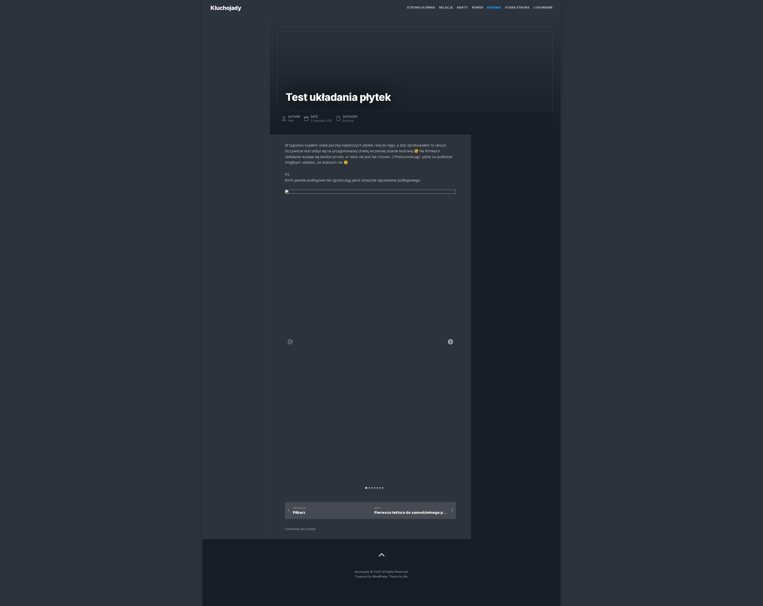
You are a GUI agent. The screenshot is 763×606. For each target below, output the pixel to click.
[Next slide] (450, 342)
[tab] (366, 488)
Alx (405, 576)
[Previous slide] (290, 342)
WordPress (379, 576)
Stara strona (517, 7)
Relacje (446, 7)
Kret (291, 120)
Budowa (494, 7)
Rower (477, 7)
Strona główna (421, 7)
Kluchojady (225, 8)
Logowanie (543, 7)
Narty (462, 7)
